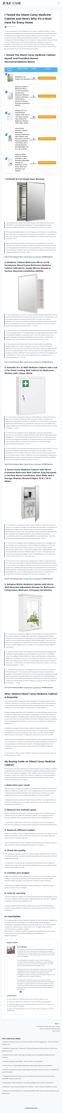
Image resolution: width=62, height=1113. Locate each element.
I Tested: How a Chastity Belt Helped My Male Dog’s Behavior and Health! (27, 1065)
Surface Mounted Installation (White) (24, 271)
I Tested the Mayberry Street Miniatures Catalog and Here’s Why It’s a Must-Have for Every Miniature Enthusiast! (30, 1005)
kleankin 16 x (13, 367)
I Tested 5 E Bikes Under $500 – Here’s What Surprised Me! (22, 1061)
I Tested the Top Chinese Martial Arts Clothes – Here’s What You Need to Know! (29, 1087)
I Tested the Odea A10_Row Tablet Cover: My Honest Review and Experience (29, 1002)
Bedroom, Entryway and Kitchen (35, 590)
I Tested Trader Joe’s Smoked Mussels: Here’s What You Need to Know (28, 999)
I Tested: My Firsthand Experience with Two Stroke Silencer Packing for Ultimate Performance (30, 1009)
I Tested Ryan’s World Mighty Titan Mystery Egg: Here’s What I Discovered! (28, 1083)
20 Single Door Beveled (32, 179)
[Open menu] (58, 3)
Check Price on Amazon (47, 78)
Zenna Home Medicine (18, 469)
